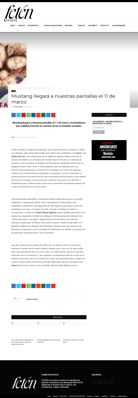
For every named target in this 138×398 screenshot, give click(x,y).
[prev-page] (12, 348)
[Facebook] (1, 30)
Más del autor (57, 317)
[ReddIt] (38, 115)
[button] (18, 30)
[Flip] (53, 115)
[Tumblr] (43, 115)
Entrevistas (63, 396)
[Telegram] (48, 115)
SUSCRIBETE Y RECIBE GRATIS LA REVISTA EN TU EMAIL (107, 122)
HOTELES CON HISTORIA (77, 396)
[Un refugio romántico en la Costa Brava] (74, 330)
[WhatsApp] (28, 115)
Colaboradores (122, 396)
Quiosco (55, 396)
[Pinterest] (23, 115)
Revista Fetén (18, 106)
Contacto (113, 396)
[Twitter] (8, 30)
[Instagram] (4, 30)
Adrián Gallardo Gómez (26, 137)
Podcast (96, 396)
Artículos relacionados (43, 317)
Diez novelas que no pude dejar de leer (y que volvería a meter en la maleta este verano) (22, 342)
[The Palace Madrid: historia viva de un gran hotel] (49, 330)
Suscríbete (104, 396)
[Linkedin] (33, 115)
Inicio (13, 88)
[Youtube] (11, 30)
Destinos (89, 396)
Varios (19, 88)
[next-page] (16, 348)
